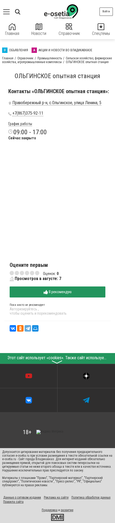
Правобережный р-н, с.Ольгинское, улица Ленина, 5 (56, 102)
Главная (12, 33)
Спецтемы (101, 33)
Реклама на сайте (56, 497)
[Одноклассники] (20, 328)
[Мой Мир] (35, 328)
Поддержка (49, 510)
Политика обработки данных (90, 497)
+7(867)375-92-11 (27, 113)
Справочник (69, 33)
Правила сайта (13, 502)
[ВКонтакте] (13, 328)
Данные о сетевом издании (22, 497)
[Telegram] (28, 328)
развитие (67, 510)
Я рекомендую (60, 292)
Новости (38, 33)
